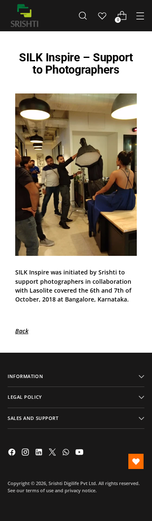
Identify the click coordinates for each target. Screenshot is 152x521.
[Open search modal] (82, 16)
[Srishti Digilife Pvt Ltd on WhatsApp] (67, 453)
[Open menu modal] (140, 16)
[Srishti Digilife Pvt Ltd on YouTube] (80, 453)
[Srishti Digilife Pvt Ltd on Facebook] (13, 453)
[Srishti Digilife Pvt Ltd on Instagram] (26, 453)
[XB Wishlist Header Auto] (102, 15)
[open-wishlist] (136, 461)
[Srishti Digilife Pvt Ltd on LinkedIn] (40, 453)
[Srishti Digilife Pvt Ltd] (24, 15)
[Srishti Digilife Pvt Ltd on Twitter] (53, 453)
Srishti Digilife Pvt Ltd (72, 483)
